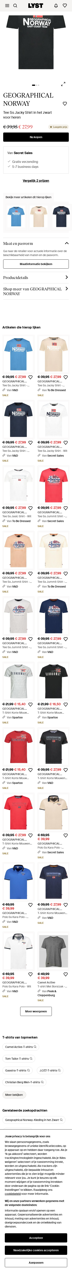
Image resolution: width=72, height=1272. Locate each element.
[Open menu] (7, 5)
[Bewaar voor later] (65, 104)
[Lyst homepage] (35, 5)
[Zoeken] (15, 5)
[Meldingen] (56, 6)
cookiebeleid (13, 1194)
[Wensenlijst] (65, 6)
